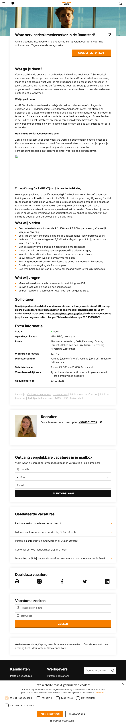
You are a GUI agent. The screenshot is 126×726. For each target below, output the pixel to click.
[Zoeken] (121, 3)
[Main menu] (3, 3)
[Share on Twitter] (85, 581)
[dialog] (63, 703)
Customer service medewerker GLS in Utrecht (41, 549)
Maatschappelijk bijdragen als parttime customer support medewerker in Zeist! (60, 558)
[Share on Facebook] (63, 581)
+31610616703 (88, 422)
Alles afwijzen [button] (77, 714)
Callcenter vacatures (39, 394)
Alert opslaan (63, 493)
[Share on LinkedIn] (108, 581)
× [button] (122, 684)
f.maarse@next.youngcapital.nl (67, 313)
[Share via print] (17, 581)
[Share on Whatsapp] (40, 581)
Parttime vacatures (21, 675)
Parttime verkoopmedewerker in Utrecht (38, 523)
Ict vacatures (60, 394)
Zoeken (63, 623)
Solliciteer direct (91, 52)
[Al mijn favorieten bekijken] (13, 3)
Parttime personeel (58, 675)
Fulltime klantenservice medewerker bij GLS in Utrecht (45, 532)
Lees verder (100, 692)
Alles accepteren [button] (50, 714)
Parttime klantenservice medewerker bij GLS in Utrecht (46, 540)
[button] (63, 720)
